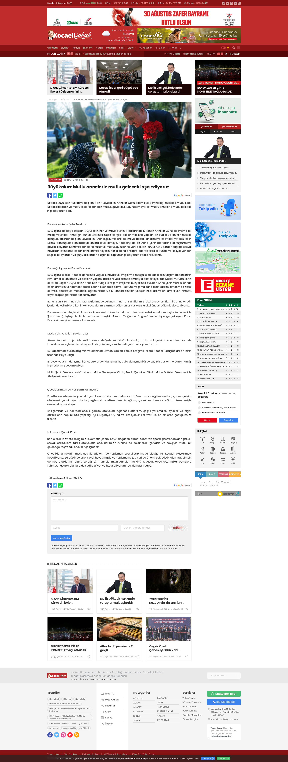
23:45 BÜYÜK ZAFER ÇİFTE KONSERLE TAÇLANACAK (104, 54)
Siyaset (65, 47)
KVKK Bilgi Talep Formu (143, 754)
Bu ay (233, 131)
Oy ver (207, 420)
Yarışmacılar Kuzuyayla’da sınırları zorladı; (165, 600)
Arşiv (107, 711)
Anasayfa (52, 99)
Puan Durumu (189, 710)
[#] (57, 675)
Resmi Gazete (172, 53)
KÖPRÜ (210, 53)
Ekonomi (88, 47)
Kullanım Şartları (90, 754)
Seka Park (53, 699)
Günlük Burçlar (190, 719)
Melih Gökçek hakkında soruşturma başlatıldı (117, 600)
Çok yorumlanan (229, 126)
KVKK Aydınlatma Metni (115, 754)
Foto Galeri (111, 699)
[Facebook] (223, 3)
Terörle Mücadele (57, 723)
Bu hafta (218, 131)
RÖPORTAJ (163, 720)
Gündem (52, 47)
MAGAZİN (162, 698)
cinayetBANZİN (68, 728)
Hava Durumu (189, 706)
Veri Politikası (70, 754)
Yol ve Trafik (188, 698)
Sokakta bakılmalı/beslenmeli (219, 407)
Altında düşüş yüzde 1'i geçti (117, 648)
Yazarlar (147, 47)
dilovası (53, 728)
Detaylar (207, 758)
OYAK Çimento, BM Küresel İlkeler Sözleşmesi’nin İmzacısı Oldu (68, 600)
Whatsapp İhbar (225, 694)
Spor (121, 47)
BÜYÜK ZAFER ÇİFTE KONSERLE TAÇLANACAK (68, 648)
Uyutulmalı (208, 402)
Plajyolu (66, 699)
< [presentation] (68, 53)
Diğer (131, 47)
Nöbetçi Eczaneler (192, 702)
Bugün (202, 131)
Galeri (162, 47)
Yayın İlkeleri (53, 754)
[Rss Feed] (239, 3)
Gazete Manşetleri (192, 715)
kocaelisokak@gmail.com (224, 719)
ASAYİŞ (137, 702)
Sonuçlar (228, 420)
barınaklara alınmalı (213, 412)
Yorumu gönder (61, 538)
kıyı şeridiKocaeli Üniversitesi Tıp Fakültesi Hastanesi (69, 710)
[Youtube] (235, 3)
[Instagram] (231, 3)
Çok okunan (206, 126)
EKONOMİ (138, 711)
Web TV (176, 47)
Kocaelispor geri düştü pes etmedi (218, 183)
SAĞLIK (136, 720)
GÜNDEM (65, 99)
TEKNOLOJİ (163, 706)
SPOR (160, 702)
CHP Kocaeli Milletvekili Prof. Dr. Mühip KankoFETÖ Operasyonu (66, 717)
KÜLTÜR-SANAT (165, 711)
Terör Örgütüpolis (79, 723)
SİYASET (137, 707)
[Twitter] (227, 3)
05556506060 (225, 702)
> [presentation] (71, 53)
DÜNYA (136, 716)
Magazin (111, 47)
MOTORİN (84, 728)
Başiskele (79, 699)
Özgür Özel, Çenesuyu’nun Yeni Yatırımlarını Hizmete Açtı (168, 648)
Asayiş (76, 47)
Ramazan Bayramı (193, 53)
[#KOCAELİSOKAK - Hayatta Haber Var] (69, 34)
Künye (108, 717)
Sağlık (99, 47)
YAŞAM (161, 715)
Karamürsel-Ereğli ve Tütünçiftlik (64, 703)
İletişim (108, 723)
